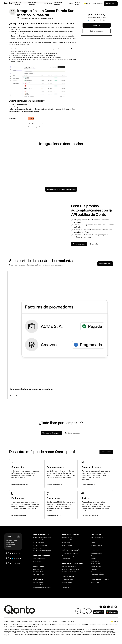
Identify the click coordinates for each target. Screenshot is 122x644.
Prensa (93, 542)
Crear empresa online (39, 558)
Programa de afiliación (97, 574)
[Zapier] (75, 157)
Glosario (93, 558)
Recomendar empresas (97, 572)
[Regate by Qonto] (102, 157)
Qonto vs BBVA (66, 587)
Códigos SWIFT (95, 564)
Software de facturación (69, 566)
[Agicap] (102, 173)
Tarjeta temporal (67, 545)
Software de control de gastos (70, 569)
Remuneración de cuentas (40, 540)
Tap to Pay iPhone (38, 571)
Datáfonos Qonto (38, 569)
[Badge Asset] (100, 607)
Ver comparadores (67, 579)
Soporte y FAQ (95, 561)
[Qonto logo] (8, 3)
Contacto (94, 569)
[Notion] (75, 171)
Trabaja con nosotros (97, 537)
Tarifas (9, 536)
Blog (92, 556)
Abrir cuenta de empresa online (42, 537)
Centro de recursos (96, 553)
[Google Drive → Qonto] (20, 172)
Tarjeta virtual (66, 542)
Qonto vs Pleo (66, 585)
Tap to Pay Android (38, 574)
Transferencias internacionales (42, 587)
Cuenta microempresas (40, 545)
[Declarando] (47, 157)
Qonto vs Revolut (67, 582)
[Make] (47, 172)
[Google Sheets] (20, 157)
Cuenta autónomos (38, 542)
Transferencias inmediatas (41, 585)
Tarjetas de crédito (67, 540)
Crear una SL (37, 561)
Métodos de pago (38, 582)
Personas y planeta (96, 545)
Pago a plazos (66, 558)
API (92, 585)
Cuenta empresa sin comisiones (42, 550)
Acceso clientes (97, 3)
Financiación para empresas (70, 553)
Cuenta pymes (37, 548)
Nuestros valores (96, 540)
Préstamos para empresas (69, 556)
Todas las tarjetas (67, 537)
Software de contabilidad (69, 571)
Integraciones (95, 582)
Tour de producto (96, 566)
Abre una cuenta (110, 3)
